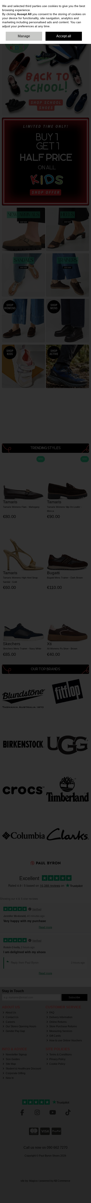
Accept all (63, 36)
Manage (24, 36)
